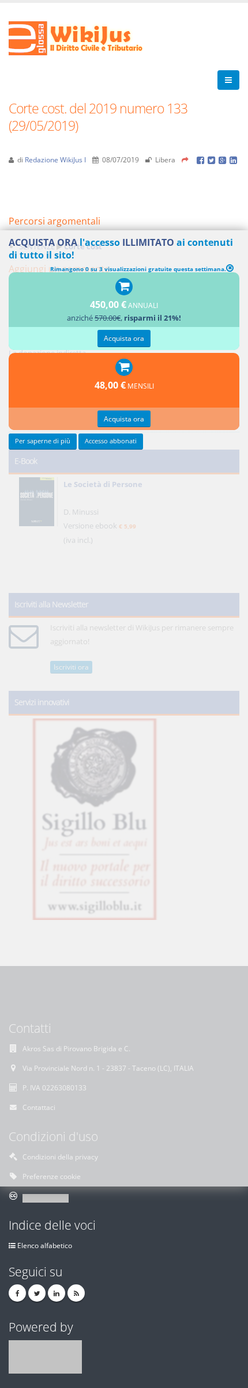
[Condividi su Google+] (224, 159)
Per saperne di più (42, 441)
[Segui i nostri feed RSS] (76, 1293)
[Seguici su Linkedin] (56, 1293)
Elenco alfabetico (44, 1245)
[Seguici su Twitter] (37, 1293)
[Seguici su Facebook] (17, 1293)
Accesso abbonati (111, 441)
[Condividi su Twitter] (213, 159)
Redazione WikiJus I (55, 159)
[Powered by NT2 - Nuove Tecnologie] (45, 1355)
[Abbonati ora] (124, 287)
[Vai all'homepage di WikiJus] (85, 37)
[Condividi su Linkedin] (234, 159)
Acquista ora (124, 338)
